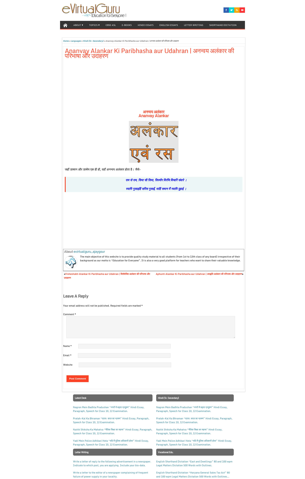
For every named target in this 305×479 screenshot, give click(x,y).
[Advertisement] (122, 86)
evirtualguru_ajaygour (89, 251)
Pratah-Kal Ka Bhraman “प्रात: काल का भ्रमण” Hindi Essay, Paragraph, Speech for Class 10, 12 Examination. (111, 420)
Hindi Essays (145, 25)
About (77, 25)
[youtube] (242, 10)
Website (67, 365)
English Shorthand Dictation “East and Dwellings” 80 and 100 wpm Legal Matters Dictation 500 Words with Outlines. (194, 463)
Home (66, 40)
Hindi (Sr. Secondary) (93, 40)
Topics (93, 25)
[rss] (237, 10)
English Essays (168, 25)
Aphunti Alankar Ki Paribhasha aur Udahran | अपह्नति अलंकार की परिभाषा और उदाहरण (199, 274)
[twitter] (231, 10)
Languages (76, 40)
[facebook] (226, 10)
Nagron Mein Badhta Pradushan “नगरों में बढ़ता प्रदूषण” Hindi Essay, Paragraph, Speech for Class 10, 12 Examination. (108, 409)
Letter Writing (193, 25)
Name (67, 346)
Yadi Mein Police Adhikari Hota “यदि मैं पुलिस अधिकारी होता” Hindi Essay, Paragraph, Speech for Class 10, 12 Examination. (111, 442)
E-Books (127, 25)
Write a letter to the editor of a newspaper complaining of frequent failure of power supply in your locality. (110, 474)
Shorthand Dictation (222, 25)
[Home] (65, 25)
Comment (69, 314)
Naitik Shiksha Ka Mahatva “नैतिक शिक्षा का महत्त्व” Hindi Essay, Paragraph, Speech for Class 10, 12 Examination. (112, 431)
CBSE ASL (111, 25)
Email (67, 355)
